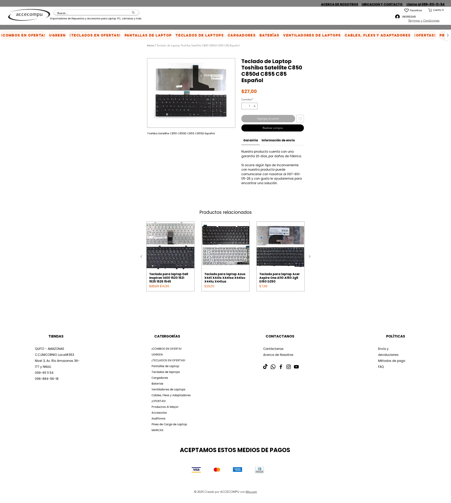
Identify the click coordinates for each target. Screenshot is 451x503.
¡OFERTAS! (159, 401)
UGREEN (157, 354)
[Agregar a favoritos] (300, 118)
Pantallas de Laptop (165, 366)
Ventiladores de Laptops (168, 389)
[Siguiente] (310, 256)
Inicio (150, 45)
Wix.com (251, 491)
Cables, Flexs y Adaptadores (170, 395)
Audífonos (158, 418)
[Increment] (255, 106)
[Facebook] (281, 367)
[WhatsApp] (273, 367)
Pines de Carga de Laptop (169, 424)
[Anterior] (141, 256)
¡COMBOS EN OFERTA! (167, 349)
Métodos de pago (392, 361)
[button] (241, 35)
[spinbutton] (249, 106)
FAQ (381, 367)
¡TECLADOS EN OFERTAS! (168, 360)
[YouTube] (296, 367)
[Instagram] (289, 367)
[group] (225, 256)
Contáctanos (273, 349)
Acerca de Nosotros (278, 355)
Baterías (157, 384)
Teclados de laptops (166, 372)
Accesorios (159, 413)
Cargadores (160, 378)
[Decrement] (244, 106)
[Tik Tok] (265, 367)
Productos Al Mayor (165, 407)
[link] (439, 10)
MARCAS (157, 430)
